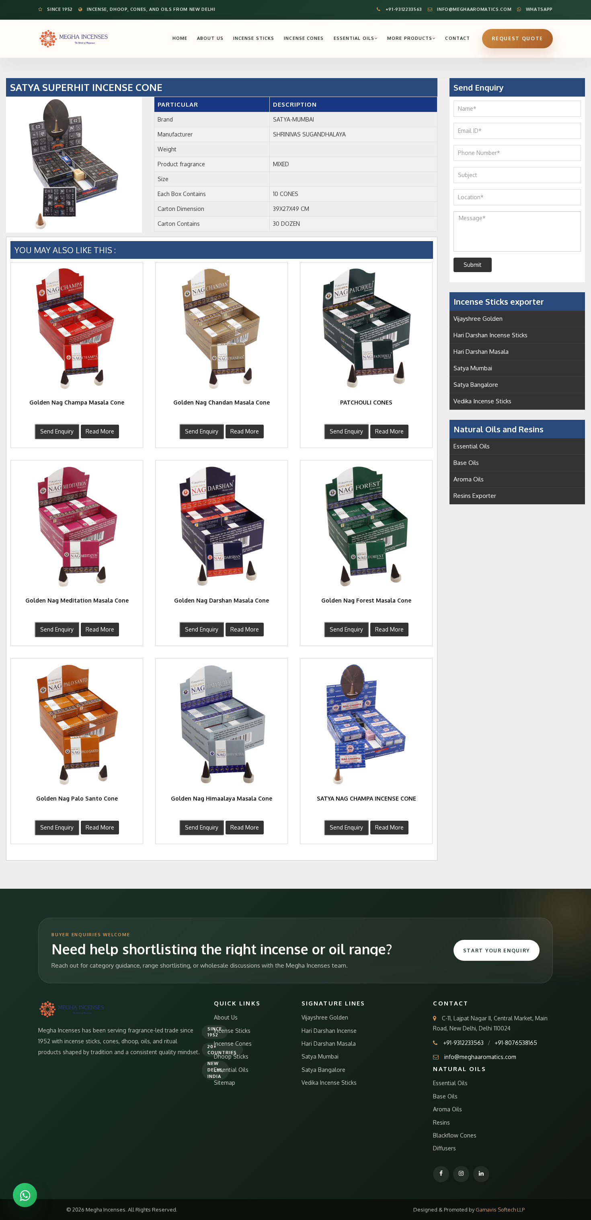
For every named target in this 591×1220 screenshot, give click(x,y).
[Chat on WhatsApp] (25, 1195)
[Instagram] (461, 1174)
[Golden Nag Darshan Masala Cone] (221, 526)
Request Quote (517, 38)
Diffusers (444, 1148)
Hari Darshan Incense (329, 1030)
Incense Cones (304, 38)
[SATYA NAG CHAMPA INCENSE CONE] (366, 724)
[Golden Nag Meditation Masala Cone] (77, 526)
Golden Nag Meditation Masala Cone (77, 600)
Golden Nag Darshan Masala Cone (221, 600)
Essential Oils (354, 38)
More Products (409, 38)
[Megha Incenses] (74, 38)
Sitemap (224, 1082)
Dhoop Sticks (231, 1056)
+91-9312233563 (403, 9)
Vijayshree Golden (478, 318)
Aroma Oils (469, 479)
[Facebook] (441, 1174)
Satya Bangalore (476, 384)
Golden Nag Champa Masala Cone (76, 402)
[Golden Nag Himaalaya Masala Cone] (221, 724)
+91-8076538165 (516, 1042)
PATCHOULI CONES (366, 402)
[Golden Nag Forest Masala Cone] (366, 526)
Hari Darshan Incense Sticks (490, 335)
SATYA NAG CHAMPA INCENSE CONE (366, 798)
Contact (457, 38)
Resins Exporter (475, 496)
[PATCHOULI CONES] (366, 328)
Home (179, 38)
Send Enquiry (57, 431)
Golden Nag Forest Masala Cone (366, 600)
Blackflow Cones (454, 1135)
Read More (100, 431)
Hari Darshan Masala (481, 351)
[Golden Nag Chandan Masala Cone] (221, 328)
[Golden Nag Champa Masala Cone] (77, 328)
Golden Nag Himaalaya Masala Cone (221, 798)
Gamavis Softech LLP (500, 1209)
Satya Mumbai (473, 368)
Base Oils (466, 463)
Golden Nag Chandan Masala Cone (221, 402)
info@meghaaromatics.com (474, 9)
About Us (210, 38)
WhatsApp (538, 9)
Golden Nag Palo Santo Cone (77, 798)
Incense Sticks (253, 38)
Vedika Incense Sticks (482, 401)
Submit (473, 264)
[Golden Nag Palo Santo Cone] (77, 724)
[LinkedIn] (481, 1174)
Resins (441, 1122)
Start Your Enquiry (496, 951)
